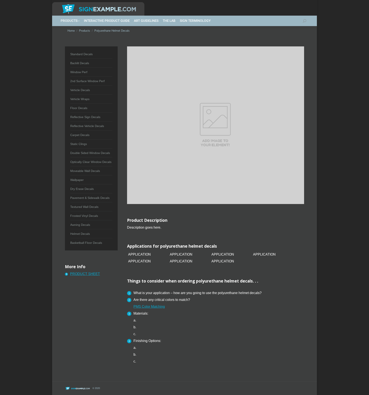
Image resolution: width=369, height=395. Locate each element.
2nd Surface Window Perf (87, 81)
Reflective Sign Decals (85, 117)
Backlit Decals (79, 63)
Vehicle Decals (80, 90)
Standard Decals (81, 54)
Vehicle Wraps (79, 99)
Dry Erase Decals (82, 189)
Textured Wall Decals (84, 207)
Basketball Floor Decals (86, 242)
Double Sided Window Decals (90, 153)
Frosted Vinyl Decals (84, 215)
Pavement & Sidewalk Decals (90, 198)
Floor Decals (78, 108)
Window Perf (78, 72)
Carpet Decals (79, 135)
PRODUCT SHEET (85, 274)
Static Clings (78, 144)
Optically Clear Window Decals (90, 162)
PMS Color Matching (149, 306)
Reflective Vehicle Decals (87, 126)
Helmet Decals (80, 233)
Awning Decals (80, 224)
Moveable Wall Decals (85, 171)
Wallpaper (77, 180)
